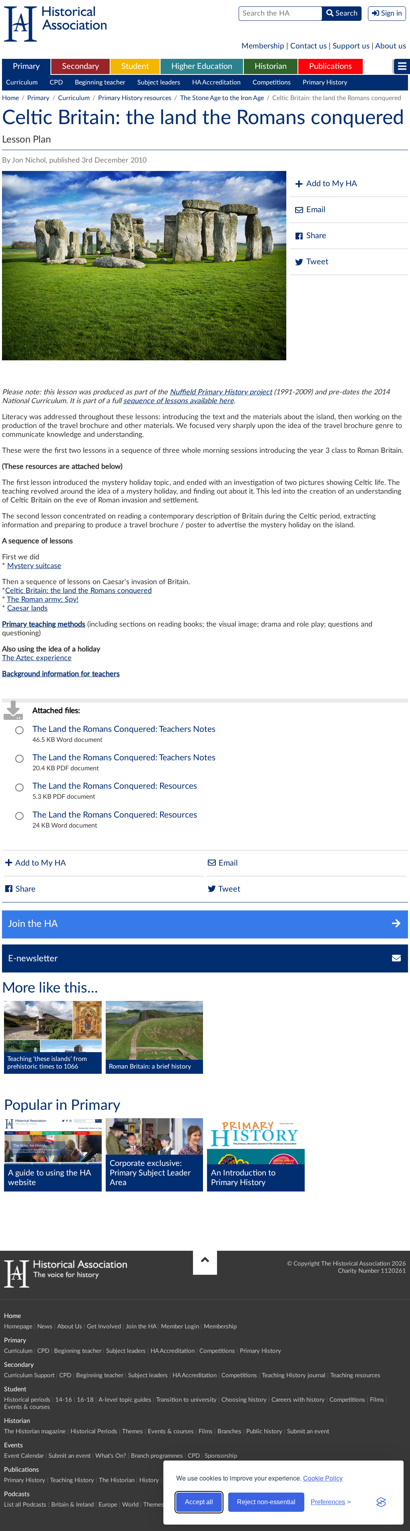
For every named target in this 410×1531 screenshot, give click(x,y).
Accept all (199, 1502)
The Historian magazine (35, 1432)
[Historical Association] (55, 37)
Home (10, 98)
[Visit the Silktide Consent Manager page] (381, 1502)
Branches (229, 1432)
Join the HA (141, 1327)
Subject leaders (158, 82)
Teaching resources (355, 1375)
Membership (262, 46)
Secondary (80, 66)
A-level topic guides (124, 1400)
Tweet (317, 262)
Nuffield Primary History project (221, 392)
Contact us (308, 46)
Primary (26, 66)
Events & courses (27, 1407)
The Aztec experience (37, 658)
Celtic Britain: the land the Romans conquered (78, 591)
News (44, 1327)
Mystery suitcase (34, 566)
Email (316, 210)
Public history (264, 1432)
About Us (69, 1327)
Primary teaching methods (43, 624)
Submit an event (308, 1432)
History (149, 1480)
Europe (107, 1505)
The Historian (117, 1480)
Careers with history (298, 1400)
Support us (351, 46)
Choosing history (244, 1400)
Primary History (325, 82)
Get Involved (104, 1327)
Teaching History (72, 1480)
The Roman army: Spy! (42, 599)
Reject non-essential (266, 1502)
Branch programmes (157, 1456)
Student (135, 66)
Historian (271, 66)
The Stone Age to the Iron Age (222, 98)
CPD (56, 82)
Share (316, 236)
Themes (132, 1432)
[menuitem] (26, 67)
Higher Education (201, 66)
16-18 (85, 1400)
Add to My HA (331, 184)
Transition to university (186, 1400)
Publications (330, 66)
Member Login (180, 1327)
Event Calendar (24, 1456)
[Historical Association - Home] (65, 1285)
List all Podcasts (25, 1505)
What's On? (110, 1456)
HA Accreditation (216, 82)
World (130, 1505)
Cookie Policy (323, 1478)
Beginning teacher (100, 82)
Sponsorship (221, 1456)
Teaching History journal (294, 1375)
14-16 (63, 1400)
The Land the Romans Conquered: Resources (114, 786)
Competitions (272, 82)
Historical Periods (93, 1432)
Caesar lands (27, 608)
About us (390, 46)
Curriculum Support (29, 1375)
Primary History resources (134, 98)
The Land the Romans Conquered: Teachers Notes (123, 729)
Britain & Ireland (72, 1505)
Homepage (18, 1327)
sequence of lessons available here (178, 401)
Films (377, 1400)
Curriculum (22, 82)
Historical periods (27, 1400)
